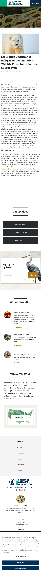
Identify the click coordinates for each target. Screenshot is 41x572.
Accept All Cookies (20, 568)
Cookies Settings (20, 557)
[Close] (38, 534)
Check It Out (18, 363)
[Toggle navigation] (3, 3)
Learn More (18, 327)
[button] (33, 275)
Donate (35, 3)
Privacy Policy (21, 522)
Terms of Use (21, 519)
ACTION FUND (20, 465)
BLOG (20, 459)
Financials (21, 529)
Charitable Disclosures (21, 524)
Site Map (21, 527)
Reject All (20, 562)
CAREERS (20, 471)
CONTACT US (20, 447)
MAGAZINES (20, 453)
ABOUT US (21, 441)
